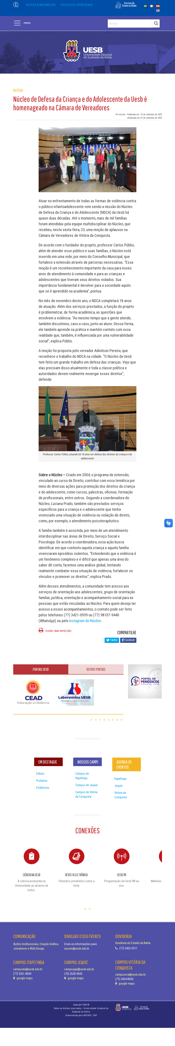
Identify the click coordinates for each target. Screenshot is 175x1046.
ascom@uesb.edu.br (76, 948)
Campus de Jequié (86, 785)
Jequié (118, 785)
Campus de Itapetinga (82, 776)
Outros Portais (95, 669)
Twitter (113, 640)
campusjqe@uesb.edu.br (79, 969)
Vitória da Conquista (120, 795)
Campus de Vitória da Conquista (86, 794)
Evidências (42, 787)
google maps (24, 978)
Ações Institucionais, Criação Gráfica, (36, 944)
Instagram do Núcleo (85, 620)
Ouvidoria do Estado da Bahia (132, 943)
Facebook (129, 640)
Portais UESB (41, 669)
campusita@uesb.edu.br (27, 969)
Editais (40, 773)
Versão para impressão (57, 631)
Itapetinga (120, 778)
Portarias (41, 780)
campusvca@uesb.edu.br (130, 974)
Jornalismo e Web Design (28, 948)
